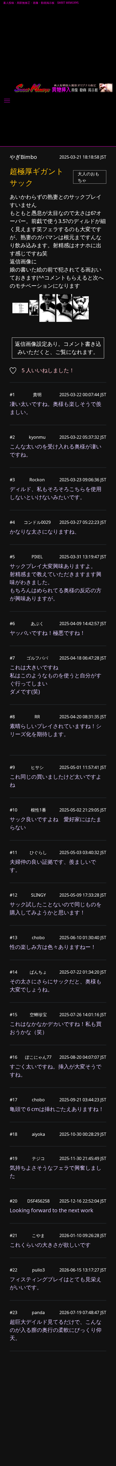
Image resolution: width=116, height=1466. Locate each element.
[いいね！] (15, 370)
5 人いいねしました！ (48, 370)
